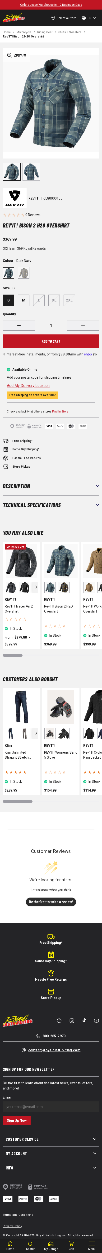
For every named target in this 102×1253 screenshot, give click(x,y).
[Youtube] (96, 1021)
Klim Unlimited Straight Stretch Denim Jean (17, 755)
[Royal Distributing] (14, 17)
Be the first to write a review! (51, 902)
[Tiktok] (84, 1020)
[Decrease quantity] (19, 326)
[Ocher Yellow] (23, 273)
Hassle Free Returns (51, 979)
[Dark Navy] (8, 273)
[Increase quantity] (83, 326)
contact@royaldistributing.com (54, 1050)
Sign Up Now (17, 1120)
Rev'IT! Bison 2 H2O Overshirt (58, 608)
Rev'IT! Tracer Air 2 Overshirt (19, 608)
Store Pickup (51, 998)
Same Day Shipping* (51, 961)
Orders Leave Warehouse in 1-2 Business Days (51, 4)
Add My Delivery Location (28, 385)
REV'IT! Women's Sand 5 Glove (60, 755)
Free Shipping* (51, 943)
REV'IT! (34, 198)
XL (54, 300)
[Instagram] (72, 1021)
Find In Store (60, 411)
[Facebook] (59, 1021)
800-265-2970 (54, 1036)
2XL (69, 300)
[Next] (35, 587)
